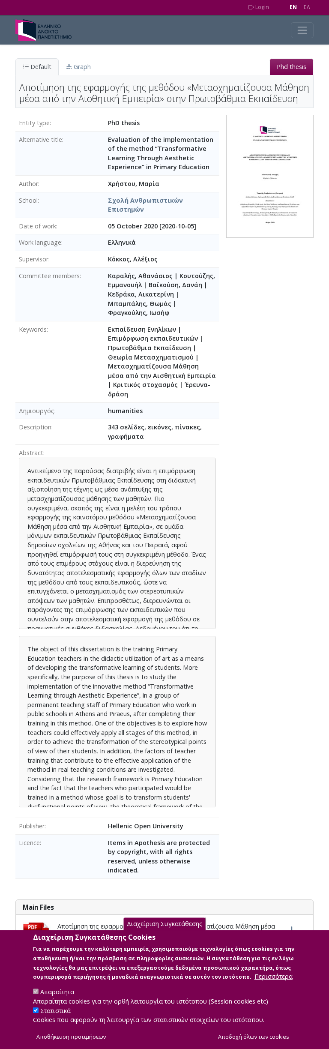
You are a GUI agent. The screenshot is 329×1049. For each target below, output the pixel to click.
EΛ (307, 7)
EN (293, 7)
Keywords (33, 329)
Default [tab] (40, 67)
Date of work (37, 226)
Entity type (34, 123)
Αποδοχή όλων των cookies (253, 1036)
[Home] (46, 30)
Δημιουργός (36, 411)
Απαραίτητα (57, 992)
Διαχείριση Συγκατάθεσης (165, 924)
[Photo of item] (270, 175)
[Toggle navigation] (302, 30)
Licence (29, 843)
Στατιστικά (55, 1011)
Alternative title (40, 139)
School (28, 200)
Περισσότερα (273, 976)
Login (261, 7)
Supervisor (33, 259)
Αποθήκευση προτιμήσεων (71, 1036)
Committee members (49, 276)
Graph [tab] (81, 67)
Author (28, 184)
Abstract (31, 453)
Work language (40, 242)
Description (35, 427)
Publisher (32, 826)
